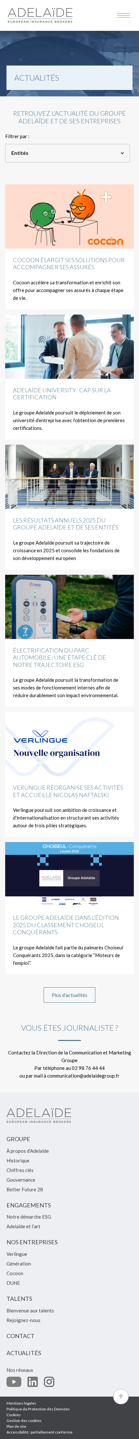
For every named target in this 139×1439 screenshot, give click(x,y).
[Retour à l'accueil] (40, 15)
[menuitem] (18, 1142)
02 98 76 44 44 (88, 1068)
